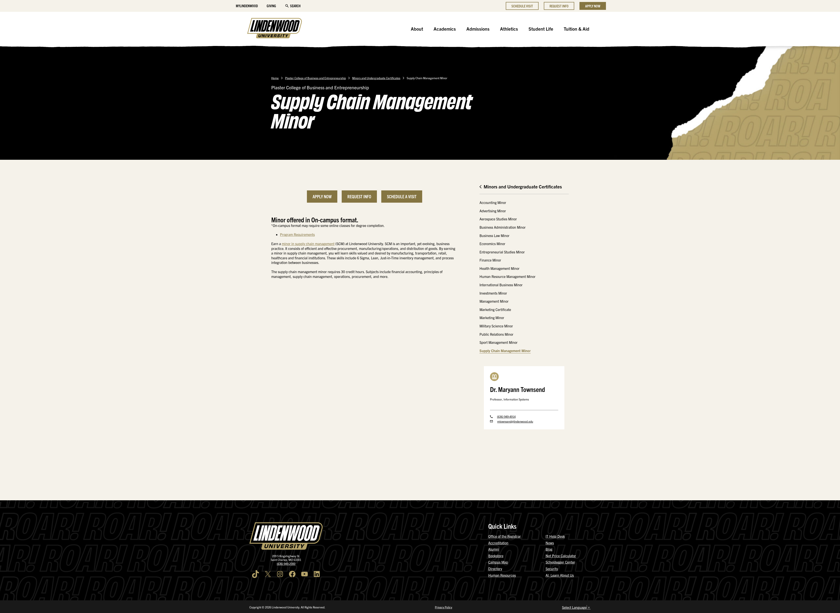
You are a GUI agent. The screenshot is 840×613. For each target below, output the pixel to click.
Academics (445, 29)
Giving (271, 6)
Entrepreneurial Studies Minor (502, 252)
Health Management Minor (500, 268)
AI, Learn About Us (560, 575)
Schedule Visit (522, 6)
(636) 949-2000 (286, 564)
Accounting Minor (493, 202)
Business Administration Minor (503, 227)
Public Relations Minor (496, 334)
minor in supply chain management (308, 243)
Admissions (478, 29)
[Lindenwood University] (274, 29)
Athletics (509, 29)
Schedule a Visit (401, 196)
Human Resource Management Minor (508, 276)
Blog (549, 549)
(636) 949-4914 (506, 416)
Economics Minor (492, 243)
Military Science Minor (496, 326)
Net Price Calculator (561, 555)
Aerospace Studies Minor (498, 219)
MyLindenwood (247, 6)
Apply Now (592, 6)
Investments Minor (493, 293)
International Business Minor (501, 285)
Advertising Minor (493, 211)
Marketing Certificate (495, 309)
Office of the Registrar (504, 536)
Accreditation (498, 543)
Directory (495, 568)
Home (275, 78)
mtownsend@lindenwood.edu (515, 421)
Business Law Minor (494, 235)
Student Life (540, 29)
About (417, 29)
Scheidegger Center (560, 562)
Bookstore (495, 555)
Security (552, 568)
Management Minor (494, 301)
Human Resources (502, 575)
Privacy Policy (443, 607)
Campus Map (498, 562)
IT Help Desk (555, 536)
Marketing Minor (492, 317)
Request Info (559, 6)
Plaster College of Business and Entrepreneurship (315, 78)
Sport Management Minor (499, 342)
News (550, 543)
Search (295, 6)
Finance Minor (490, 260)
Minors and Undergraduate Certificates (376, 78)
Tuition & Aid (576, 29)
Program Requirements (297, 234)
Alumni (493, 549)
